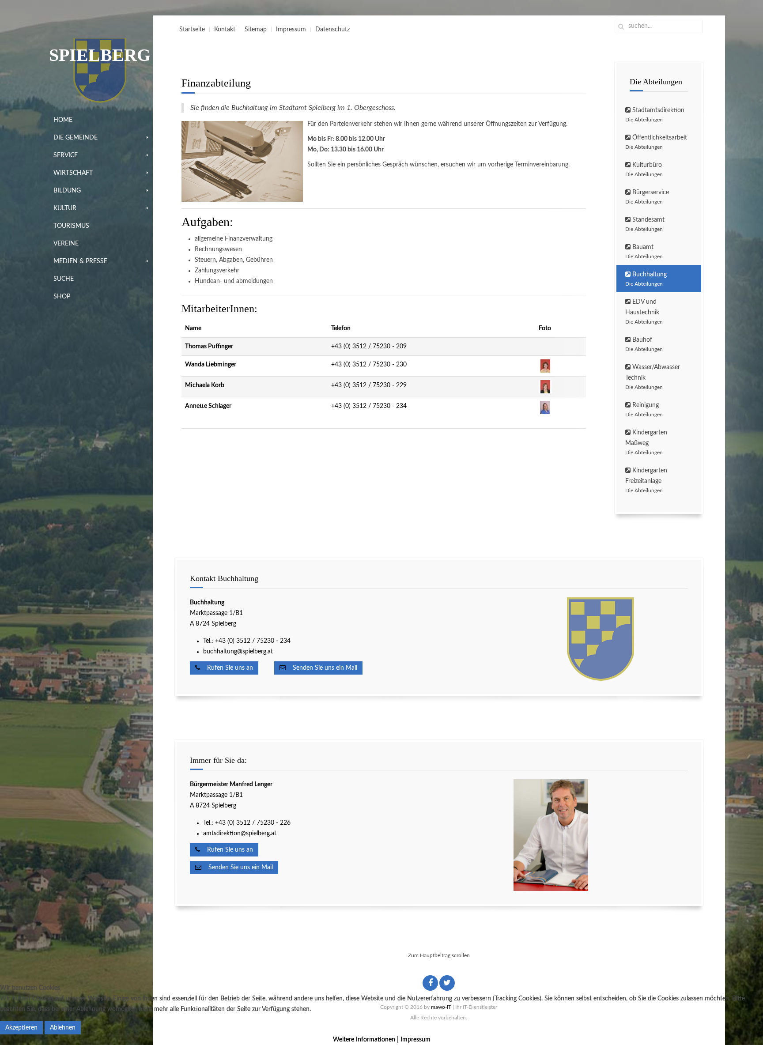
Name (193, 328)
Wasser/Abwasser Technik (652, 377)
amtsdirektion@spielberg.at (239, 833)
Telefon (341, 328)
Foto (545, 328)
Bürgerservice (647, 196)
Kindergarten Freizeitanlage (646, 480)
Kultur (64, 208)
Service (65, 155)
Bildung (67, 191)
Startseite (192, 29)
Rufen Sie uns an (226, 668)
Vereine (66, 244)
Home (62, 120)
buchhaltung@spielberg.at (238, 652)
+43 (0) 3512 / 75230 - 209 (369, 346)
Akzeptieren (21, 1028)
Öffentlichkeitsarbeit (656, 142)
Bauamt (644, 251)
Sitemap (256, 29)
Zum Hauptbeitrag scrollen (439, 955)
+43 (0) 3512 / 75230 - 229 (369, 385)
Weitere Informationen (364, 1040)
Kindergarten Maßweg (646, 442)
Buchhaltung (646, 279)
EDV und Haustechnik (644, 311)
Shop (61, 297)
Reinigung (644, 409)
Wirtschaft (73, 173)
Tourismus (71, 226)
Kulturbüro (644, 169)
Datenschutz (332, 29)
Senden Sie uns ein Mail (321, 668)
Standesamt (645, 224)
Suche (63, 279)
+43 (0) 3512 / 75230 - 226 (253, 823)
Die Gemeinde (75, 138)
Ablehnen (63, 1028)
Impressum (291, 29)
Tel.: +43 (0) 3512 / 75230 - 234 (247, 641)
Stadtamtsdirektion (654, 114)
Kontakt (224, 29)
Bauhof (644, 344)
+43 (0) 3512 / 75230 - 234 (369, 406)
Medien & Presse (80, 261)
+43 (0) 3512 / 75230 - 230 (369, 365)
